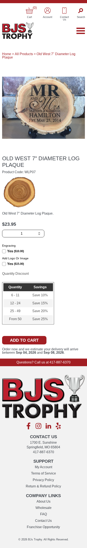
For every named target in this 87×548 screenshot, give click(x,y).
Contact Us (43, 520)
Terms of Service (43, 473)
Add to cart (24, 340)
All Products (24, 54)
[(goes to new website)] (28, 426)
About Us (43, 501)
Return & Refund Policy (43, 486)
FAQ (43, 514)
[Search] (81, 10)
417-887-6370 (60, 362)
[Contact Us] (64, 10)
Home (6, 54)
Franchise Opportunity (43, 527)
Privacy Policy (43, 480)
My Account (43, 467)
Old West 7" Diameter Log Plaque (38, 55)
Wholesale (43, 508)
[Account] (47, 10)
